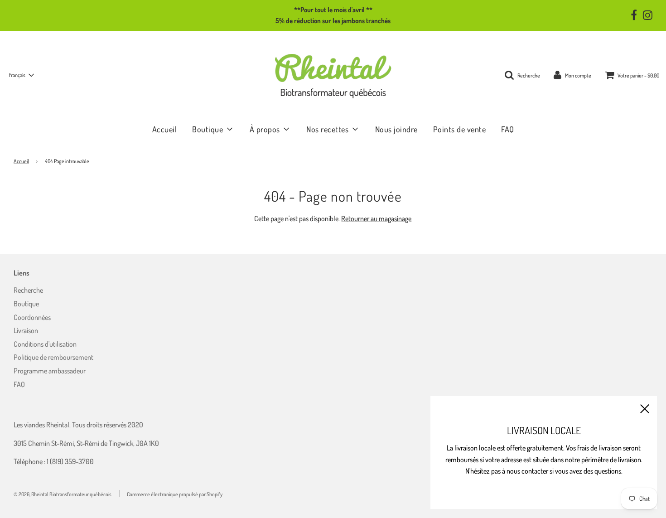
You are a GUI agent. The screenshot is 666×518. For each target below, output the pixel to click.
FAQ (507, 129)
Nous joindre (396, 129)
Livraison (26, 330)
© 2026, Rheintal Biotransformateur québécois (62, 494)
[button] (21, 75)
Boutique (26, 303)
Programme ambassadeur (50, 370)
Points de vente (459, 129)
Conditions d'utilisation (45, 344)
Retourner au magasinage (376, 218)
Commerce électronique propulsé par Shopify (174, 494)
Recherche (28, 290)
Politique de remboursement (53, 357)
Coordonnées (32, 317)
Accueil (164, 129)
